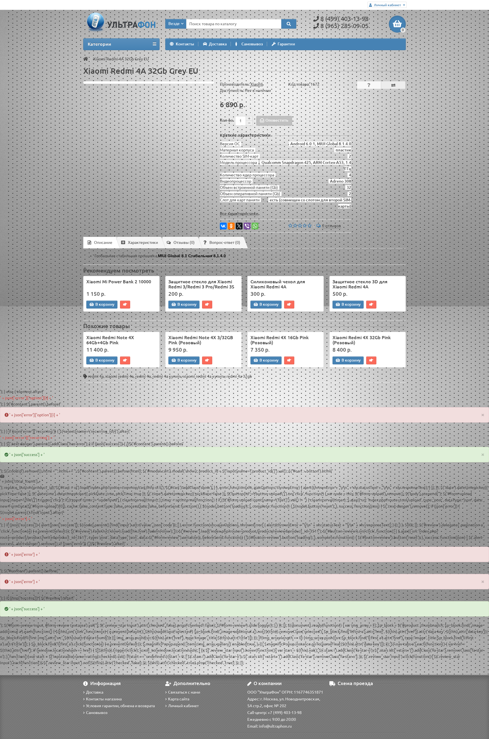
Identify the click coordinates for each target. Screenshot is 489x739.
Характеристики (143, 242)
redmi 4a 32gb (239, 376)
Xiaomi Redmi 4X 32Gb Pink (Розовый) (362, 340)
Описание (103, 242)
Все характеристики (239, 213)
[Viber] (247, 226)
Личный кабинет (183, 706)
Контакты (185, 44)
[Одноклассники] (231, 226)
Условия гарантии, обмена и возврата (120, 706)
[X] (239, 226)
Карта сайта (178, 699)
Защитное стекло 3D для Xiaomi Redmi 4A (360, 284)
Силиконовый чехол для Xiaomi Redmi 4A (277, 284)
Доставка (218, 44)
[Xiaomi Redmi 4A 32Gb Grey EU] (148, 82)
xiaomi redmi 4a (119, 376)
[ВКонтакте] (223, 226)
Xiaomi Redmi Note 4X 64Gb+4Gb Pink (110, 340)
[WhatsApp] (255, 226)
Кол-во (226, 120)
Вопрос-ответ (224, 242)
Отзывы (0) (184, 242)
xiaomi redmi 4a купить (204, 376)
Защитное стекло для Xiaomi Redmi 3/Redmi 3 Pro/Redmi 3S (201, 284)
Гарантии (286, 44)
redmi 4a (96, 376)
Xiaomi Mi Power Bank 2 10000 (118, 281)
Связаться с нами (184, 692)
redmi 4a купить (167, 376)
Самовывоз (252, 44)
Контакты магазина (104, 699)
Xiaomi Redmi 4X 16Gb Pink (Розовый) (279, 340)
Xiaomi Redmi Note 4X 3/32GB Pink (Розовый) (200, 340)
